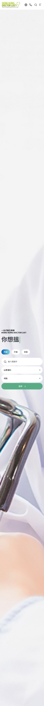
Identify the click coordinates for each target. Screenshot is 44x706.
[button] (26, 5)
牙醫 (16, 351)
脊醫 (26, 351)
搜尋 (21, 386)
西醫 (6, 351)
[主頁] (11, 5)
